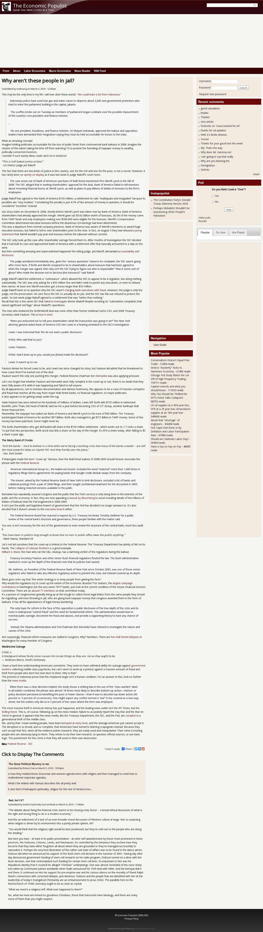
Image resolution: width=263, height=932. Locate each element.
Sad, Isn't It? (16, 800)
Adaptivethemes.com (145, 928)
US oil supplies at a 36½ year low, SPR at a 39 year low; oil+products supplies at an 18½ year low (171, 408)
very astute (207, 121)
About (16, 71)
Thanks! (205, 117)
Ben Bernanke (99, 376)
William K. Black (11, 552)
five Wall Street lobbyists (125, 637)
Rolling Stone (9, 711)
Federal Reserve (29, 463)
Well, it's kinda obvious (214, 134)
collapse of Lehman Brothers (32, 548)
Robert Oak (29, 768)
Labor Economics (34, 71)
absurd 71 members (43, 590)
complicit (130, 715)
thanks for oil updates (213, 130)
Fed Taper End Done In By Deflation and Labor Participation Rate (170, 431)
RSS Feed (100, 71)
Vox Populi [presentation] (238, 232)
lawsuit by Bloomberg (82, 498)
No (216, 201)
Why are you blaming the (215, 161)
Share (128, 748)
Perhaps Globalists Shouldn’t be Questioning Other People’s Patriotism (171, 211)
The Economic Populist (40, 5)
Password (204, 87)
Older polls (205, 217)
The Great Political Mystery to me (29, 764)
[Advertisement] (131, 41)
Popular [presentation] (205, 232)
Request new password (212, 94)
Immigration (208, 165)
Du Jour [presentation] (220, 232)
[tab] (205, 232)
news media (19, 680)
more (256, 174)
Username (205, 81)
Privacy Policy (131, 918)
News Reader (82, 71)
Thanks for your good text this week (222, 143)
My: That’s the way (211, 148)
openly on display (34, 174)
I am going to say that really (217, 156)
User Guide (160, 344)
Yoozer (205, 139)
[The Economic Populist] (6, 10)
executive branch (55, 509)
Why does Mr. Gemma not (216, 152)
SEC (30, 743)
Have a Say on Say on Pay (166, 446)
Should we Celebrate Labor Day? (170, 439)
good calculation (210, 108)
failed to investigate (55, 301)
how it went (45, 314)
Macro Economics (60, 71)
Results (203, 221)
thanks (204, 113)
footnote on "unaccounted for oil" (220, 126)
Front (6, 71)
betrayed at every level (74, 723)
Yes (217, 195)
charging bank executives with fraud (85, 290)
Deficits (205, 169)
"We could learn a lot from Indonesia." (99, 94)
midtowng (21, 88)
